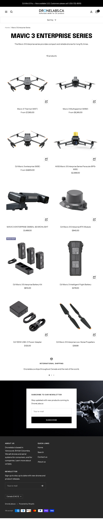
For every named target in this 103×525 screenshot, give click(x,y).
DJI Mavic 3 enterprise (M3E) (27, 166)
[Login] (91, 12)
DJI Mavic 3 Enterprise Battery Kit (27, 284)
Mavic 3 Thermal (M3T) (27, 109)
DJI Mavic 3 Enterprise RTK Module (75, 227)
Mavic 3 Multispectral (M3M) (75, 109)
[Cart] (96, 12)
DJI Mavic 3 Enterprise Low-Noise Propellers (75, 342)
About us (42, 462)
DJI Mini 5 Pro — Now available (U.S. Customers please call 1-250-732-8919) (51, 3)
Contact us (42, 457)
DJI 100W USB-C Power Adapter (27, 342)
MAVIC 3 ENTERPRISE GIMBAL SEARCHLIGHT (27, 227)
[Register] (42, 486)
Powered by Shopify (26, 504)
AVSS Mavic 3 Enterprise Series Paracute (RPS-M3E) (75, 167)
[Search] (11, 12)
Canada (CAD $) (13, 496)
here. (9, 464)
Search (41, 452)
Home (7, 28)
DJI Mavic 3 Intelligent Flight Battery (75, 284)
